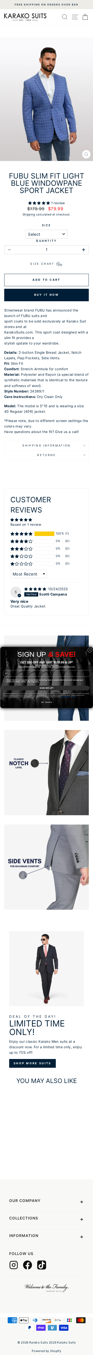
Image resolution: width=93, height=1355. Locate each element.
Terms (74, 697)
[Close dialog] (90, 650)
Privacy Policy (66, 697)
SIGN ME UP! (46, 688)
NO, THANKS (46, 702)
